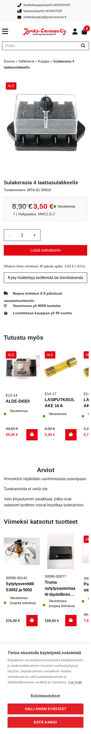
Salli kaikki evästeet (45, 709)
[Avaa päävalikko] (12, 31)
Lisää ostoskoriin (45, 250)
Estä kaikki (45, 722)
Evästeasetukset (45, 695)
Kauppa (43, 61)
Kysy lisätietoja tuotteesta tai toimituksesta (45, 277)
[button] (32, 434)
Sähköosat (26, 61)
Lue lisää (75, 682)
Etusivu (9, 61)
